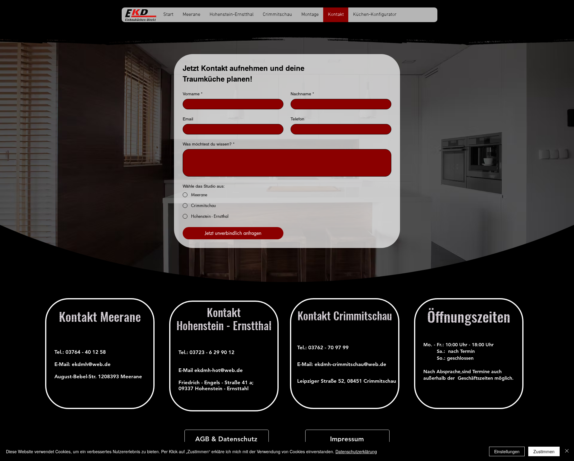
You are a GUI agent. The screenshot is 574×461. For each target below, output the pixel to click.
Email (188, 119)
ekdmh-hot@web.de (218, 370)
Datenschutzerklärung (356, 451)
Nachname (302, 93)
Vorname (192, 93)
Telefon (297, 119)
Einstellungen (507, 451)
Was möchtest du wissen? (208, 144)
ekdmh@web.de (91, 364)
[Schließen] (566, 451)
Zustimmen (544, 451)
